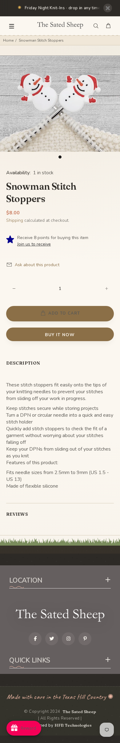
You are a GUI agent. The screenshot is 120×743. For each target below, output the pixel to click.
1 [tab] (60, 157)
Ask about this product (37, 265)
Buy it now (60, 335)
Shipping (14, 220)
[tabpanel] (60, 104)
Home (8, 40)
